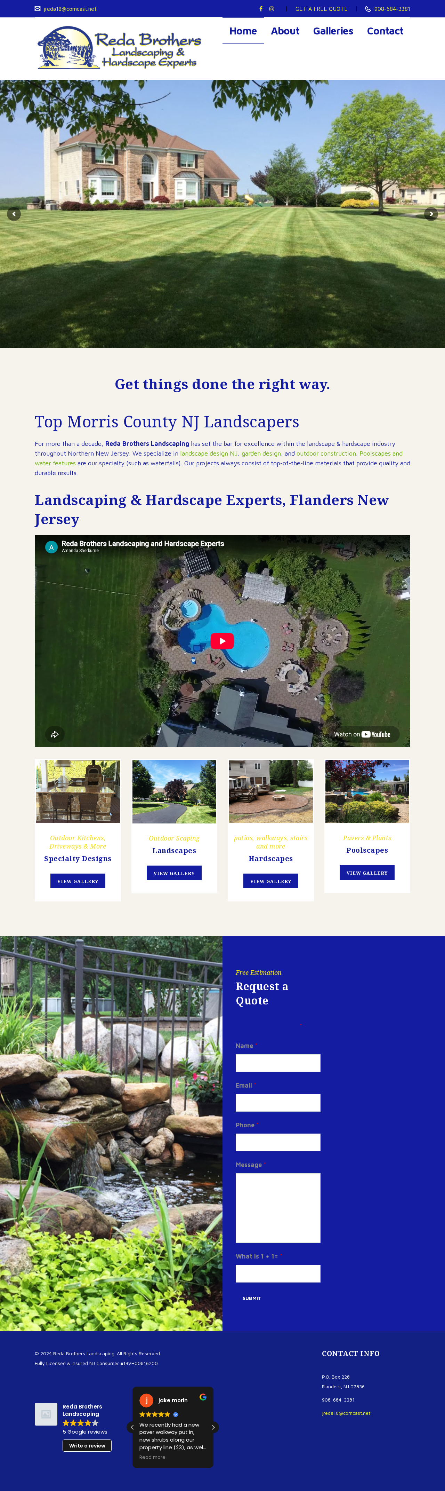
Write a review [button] (87, 1445)
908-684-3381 (391, 9)
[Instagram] (272, 8)
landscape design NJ (209, 453)
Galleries (333, 30)
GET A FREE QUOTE (322, 9)
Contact (385, 30)
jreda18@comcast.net (69, 9)
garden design (261, 453)
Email (246, 1085)
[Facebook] (261, 8)
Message (251, 1164)
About (285, 30)
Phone (247, 1125)
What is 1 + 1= (259, 1256)
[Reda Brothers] (122, 49)
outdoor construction (326, 453)
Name (246, 1045)
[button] (213, 1427)
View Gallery (77, 881)
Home (243, 30)
